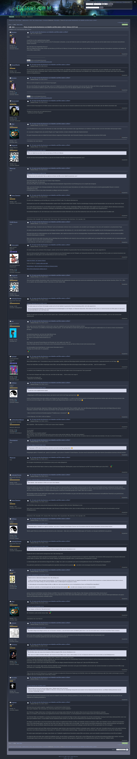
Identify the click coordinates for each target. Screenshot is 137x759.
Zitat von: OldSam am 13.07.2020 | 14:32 (36, 445)
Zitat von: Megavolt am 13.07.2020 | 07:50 (36, 173)
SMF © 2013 (67, 756)
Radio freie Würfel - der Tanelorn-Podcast (36, 260)
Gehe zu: (114, 749)
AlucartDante (15, 65)
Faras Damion (15, 195)
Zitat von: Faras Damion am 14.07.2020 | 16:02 (37, 546)
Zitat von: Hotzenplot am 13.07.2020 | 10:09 (37, 303)
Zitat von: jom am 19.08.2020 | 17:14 (35, 606)
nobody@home (16, 298)
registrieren (106, 2)
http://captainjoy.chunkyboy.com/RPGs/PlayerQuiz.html (39, 61)
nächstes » (126, 22)
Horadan (14, 677)
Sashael (13, 356)
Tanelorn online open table (42, 263)
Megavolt (14, 145)
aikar (12, 124)
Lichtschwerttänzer (17, 420)
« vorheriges (120, 22)
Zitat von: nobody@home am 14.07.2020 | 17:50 (38, 574)
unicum (13, 623)
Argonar (14, 702)
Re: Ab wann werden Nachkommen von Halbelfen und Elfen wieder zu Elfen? (50, 64)
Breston (13, 32)
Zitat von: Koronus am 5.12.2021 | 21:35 (36, 685)
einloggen (99, 2)
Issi (12, 321)
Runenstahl (15, 101)
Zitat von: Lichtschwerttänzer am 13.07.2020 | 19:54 (39, 479)
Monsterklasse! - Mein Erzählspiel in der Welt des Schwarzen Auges (42, 266)
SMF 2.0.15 (61, 756)
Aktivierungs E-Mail (120, 2)
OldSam (13, 383)
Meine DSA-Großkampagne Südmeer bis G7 (37, 268)
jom (12, 570)
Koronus (14, 644)
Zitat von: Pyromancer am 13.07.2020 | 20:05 (37, 523)
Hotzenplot (56, 20)
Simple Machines (74, 756)
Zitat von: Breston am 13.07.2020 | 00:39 (36, 150)
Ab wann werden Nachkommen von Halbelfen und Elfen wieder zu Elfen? (49, 32)
